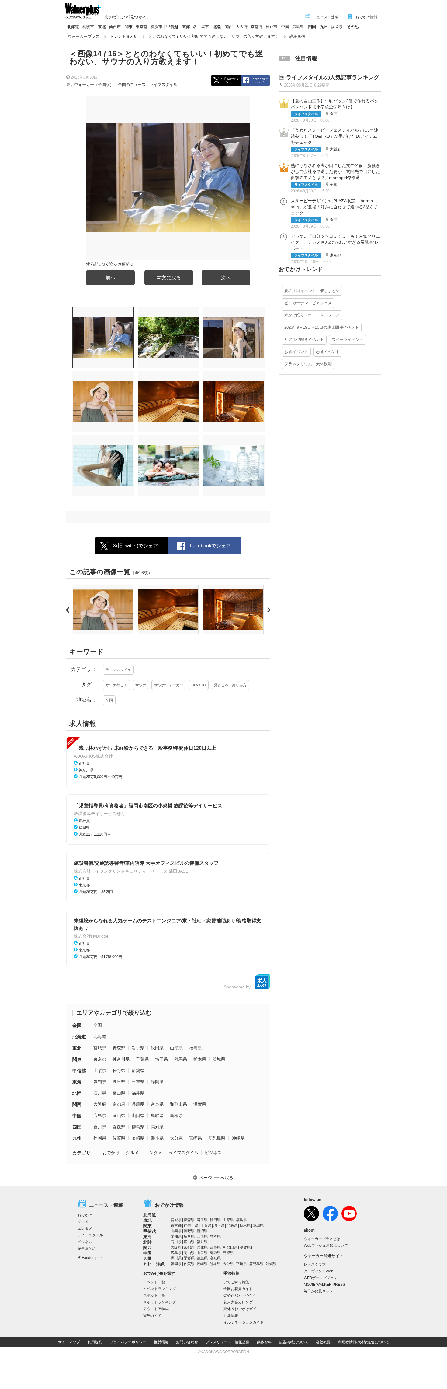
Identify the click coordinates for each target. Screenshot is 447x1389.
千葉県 (142, 1059)
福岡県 (337, 26)
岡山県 (119, 1115)
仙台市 (115, 26)
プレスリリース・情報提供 (227, 1342)
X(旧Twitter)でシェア (229, 80)
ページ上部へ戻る (216, 1177)
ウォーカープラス (83, 36)
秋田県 (157, 1047)
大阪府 (242, 26)
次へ (226, 277)
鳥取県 (157, 1115)
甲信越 (172, 26)
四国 (312, 26)
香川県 (99, 1126)
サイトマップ (69, 1342)
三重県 (138, 1081)
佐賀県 (119, 1138)
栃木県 (199, 1059)
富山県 (119, 1092)
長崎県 (138, 1138)
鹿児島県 (216, 1138)
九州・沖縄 (154, 1264)
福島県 (195, 1047)
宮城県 (99, 1047)
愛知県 (99, 1081)
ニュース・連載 (325, 17)
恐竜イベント (328, 351)
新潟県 (138, 1070)
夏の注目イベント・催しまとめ (312, 290)
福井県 (138, 1092)
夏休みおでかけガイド (242, 1309)
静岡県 (157, 1081)
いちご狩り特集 (236, 1282)
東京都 (141, 26)
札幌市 (88, 26)
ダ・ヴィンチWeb (318, 1271)
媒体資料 (264, 1342)
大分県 (176, 1138)
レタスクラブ (315, 1264)
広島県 (298, 26)
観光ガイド (152, 1315)
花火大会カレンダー (240, 1302)
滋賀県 (199, 1104)
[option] (103, 609)
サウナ (140, 685)
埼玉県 (161, 1059)
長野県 (119, 1070)
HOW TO (198, 685)
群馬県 (180, 1059)
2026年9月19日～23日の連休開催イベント (321, 327)
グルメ (132, 1152)
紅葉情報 (231, 1315)
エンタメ (153, 1152)
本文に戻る (169, 277)
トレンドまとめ (124, 36)
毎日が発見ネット (318, 1291)
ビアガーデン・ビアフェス (308, 303)
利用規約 (95, 1342)
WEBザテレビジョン (321, 1278)
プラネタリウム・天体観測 (308, 364)
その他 (353, 26)
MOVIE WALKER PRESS (324, 1284)
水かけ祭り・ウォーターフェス (312, 315)
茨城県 (219, 1059)
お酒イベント (296, 351)
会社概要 (323, 1342)
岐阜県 (119, 1081)
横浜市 (156, 26)
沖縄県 (238, 1138)
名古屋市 (201, 26)
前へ (110, 277)
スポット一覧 (154, 1295)
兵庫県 (138, 1104)
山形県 (176, 1047)
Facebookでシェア (259, 80)
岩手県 (138, 1047)
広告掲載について (293, 1342)
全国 (109, 700)
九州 (324, 26)
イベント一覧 (154, 1282)
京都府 (256, 26)
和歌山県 (178, 1104)
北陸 (217, 26)
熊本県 (157, 1138)
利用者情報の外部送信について (363, 1342)
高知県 (157, 1126)
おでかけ (111, 1152)
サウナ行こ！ (116, 685)
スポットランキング (159, 1302)
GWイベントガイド (239, 1295)
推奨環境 (161, 1342)
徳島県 (138, 1126)
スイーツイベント (347, 339)
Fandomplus (92, 1258)
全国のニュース (132, 84)
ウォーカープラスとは (322, 1239)
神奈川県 (121, 1059)
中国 (285, 26)
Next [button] (268, 610)
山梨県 (99, 1070)
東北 (102, 26)
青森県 (119, 1047)
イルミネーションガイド (244, 1322)
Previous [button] (68, 610)
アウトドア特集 (156, 1309)
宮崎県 (195, 1138)
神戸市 (271, 26)
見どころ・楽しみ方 (230, 685)
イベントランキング (159, 1289)
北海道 (73, 26)
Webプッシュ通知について (326, 1245)
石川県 (99, 1092)
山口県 (138, 1115)
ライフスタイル (163, 84)
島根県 (176, 1115)
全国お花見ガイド (238, 1289)
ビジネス (213, 1152)
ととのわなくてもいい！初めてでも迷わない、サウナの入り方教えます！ (213, 36)
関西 (229, 26)
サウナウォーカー (168, 685)
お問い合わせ (187, 1342)
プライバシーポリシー (128, 1342)
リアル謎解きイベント (304, 339)
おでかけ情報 (366, 17)
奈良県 (157, 1104)
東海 (186, 26)
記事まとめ (87, 1248)
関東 (129, 26)
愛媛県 (119, 1126)
